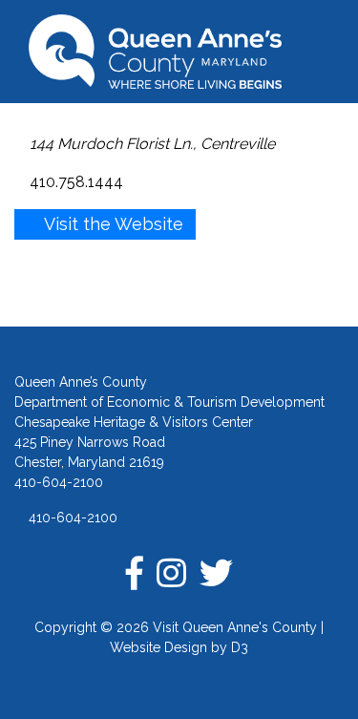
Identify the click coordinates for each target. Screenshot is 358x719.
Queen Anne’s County (80, 382)
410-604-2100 (71, 517)
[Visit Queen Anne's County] (179, 51)
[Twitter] (216, 573)
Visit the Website (111, 224)
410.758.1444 (74, 182)
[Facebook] (134, 573)
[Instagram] (171, 573)
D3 (239, 647)
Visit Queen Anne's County (235, 627)
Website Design (158, 647)
